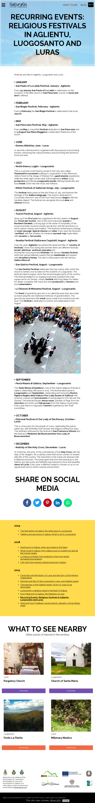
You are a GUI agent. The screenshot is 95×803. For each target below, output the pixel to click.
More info (55, 800)
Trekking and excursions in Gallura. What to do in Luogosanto (48, 534)
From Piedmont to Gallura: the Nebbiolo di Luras (42, 594)
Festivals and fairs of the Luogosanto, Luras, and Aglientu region (49, 581)
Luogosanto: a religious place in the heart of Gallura (43, 590)
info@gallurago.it (20, 787)
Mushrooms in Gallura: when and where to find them (44, 547)
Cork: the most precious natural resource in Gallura (43, 562)
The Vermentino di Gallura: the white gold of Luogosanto (46, 531)
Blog (83, 5)
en (90, 5)
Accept (65, 801)
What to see (70, 5)
